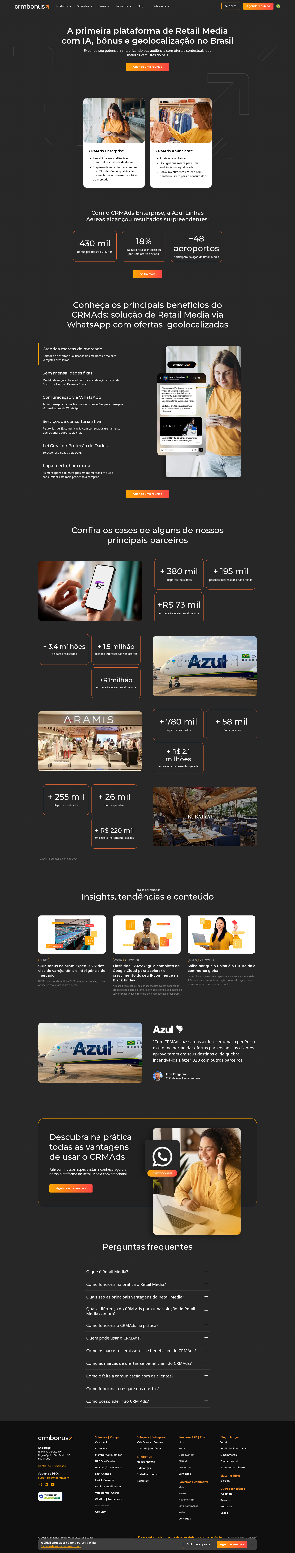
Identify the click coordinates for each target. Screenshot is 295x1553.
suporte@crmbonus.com (53, 1477)
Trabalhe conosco (148, 1474)
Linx (181, 1442)
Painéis (225, 1500)
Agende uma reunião (147, 66)
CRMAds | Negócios (149, 1448)
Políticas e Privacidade (149, 1537)
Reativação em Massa (109, 1467)
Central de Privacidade (52, 1466)
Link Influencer (104, 1480)
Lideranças (144, 1468)
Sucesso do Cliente (232, 1467)
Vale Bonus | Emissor (150, 1442)
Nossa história (146, 1461)
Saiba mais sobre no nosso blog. (61, 1546)
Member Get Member (108, 1454)
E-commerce (132, 960)
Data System (186, 1454)
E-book (225, 1480)
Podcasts (226, 1506)
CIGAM (183, 1461)
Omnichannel (229, 1461)
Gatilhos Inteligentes (108, 1486)
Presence (185, 1467)
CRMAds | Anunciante (108, 1499)
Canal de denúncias (210, 1537)
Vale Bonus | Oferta (107, 1492)
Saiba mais (147, 274)
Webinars (226, 1493)
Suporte (231, 6)
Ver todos (185, 1473)
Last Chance (103, 1473)
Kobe (182, 1512)
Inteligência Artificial (233, 1448)
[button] (64, 6)
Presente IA (102, 1505)
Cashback (101, 1442)
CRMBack (101, 1448)
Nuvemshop (186, 1499)
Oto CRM (100, 1511)
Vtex (181, 1487)
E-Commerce (228, 1454)
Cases (224, 1512)
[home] (32, 6)
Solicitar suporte (198, 1544)
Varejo (224, 1442)
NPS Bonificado (105, 1461)
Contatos (143, 1480)
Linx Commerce (188, 1506)
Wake (182, 1493)
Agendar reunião (258, 6)
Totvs (182, 1448)
